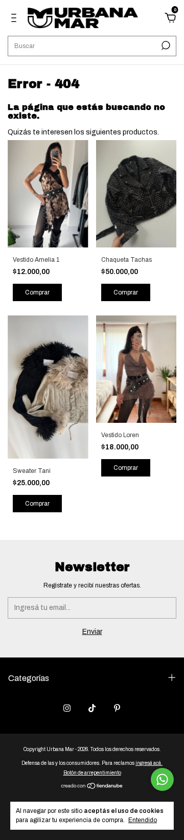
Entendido (142, 820)
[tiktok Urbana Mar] (92, 708)
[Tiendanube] (92, 787)
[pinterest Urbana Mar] (117, 708)
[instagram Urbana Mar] (67, 708)
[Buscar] (165, 45)
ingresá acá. (149, 763)
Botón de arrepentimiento (92, 773)
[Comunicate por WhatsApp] (162, 779)
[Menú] (16, 19)
